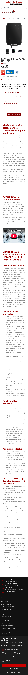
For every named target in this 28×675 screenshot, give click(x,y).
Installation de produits (7, 625)
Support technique (6, 623)
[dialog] (14, 655)
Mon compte (4, 601)
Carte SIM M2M (5, 631)
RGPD (2, 614)
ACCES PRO (7, 187)
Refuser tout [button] (14, 668)
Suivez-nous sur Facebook (10, 103)
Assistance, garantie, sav (10, 101)
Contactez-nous (5, 620)
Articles (3, 18)
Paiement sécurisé (6, 609)
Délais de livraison (8, 98)
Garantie (3, 612)
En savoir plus (18, 647)
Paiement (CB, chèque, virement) (12, 96)
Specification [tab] (14, 115)
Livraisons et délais (6, 604)
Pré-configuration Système (8, 628)
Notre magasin (7, 95)
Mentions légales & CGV (7, 606)
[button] (14, 672)
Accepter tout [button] (14, 665)
